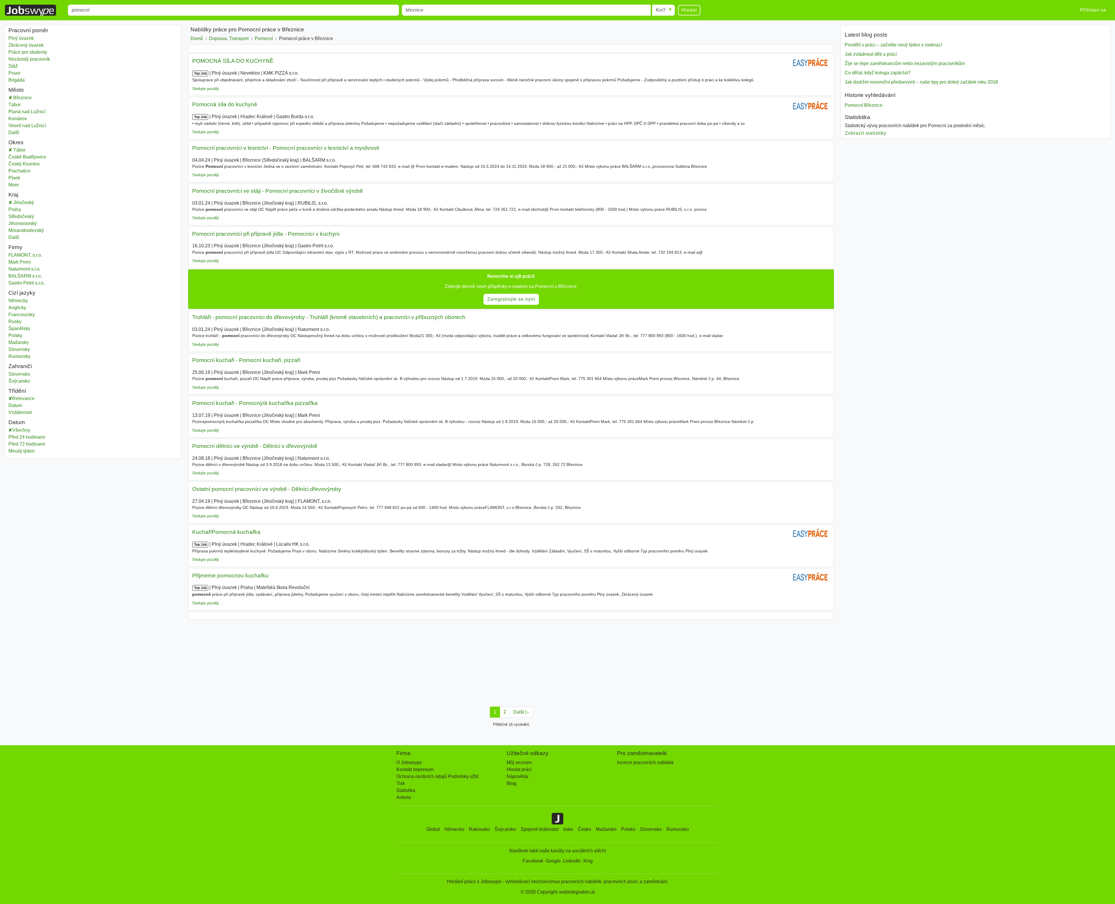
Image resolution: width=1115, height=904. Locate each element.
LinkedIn (572, 860)
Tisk (400, 783)
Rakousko (479, 829)
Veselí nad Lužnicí (27, 125)
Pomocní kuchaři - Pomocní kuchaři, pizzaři (246, 360)
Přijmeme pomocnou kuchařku (230, 575)
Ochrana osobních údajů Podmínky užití (437, 776)
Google (553, 860)
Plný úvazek (21, 38)
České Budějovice (33, 156)
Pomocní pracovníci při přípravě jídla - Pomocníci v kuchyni (265, 234)
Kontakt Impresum (415, 769)
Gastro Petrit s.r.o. (26, 282)
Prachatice (25, 170)
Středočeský (25, 216)
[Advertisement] (362, 661)
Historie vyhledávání (870, 95)
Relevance (23, 398)
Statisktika (857, 117)
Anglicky (17, 307)
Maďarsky (18, 342)
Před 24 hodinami (26, 437)
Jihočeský (27, 202)
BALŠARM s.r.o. (25, 275)
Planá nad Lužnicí (27, 111)
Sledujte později (205, 89)
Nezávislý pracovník (29, 59)
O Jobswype (409, 762)
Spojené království (540, 829)
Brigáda (16, 80)
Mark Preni (19, 262)
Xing (588, 860)
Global (433, 829)
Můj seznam (519, 762)
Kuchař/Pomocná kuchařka (226, 532)
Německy (18, 300)
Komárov (17, 118)
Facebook (533, 860)
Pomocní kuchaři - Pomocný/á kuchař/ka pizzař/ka (255, 403)
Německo (454, 829)
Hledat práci (519, 769)
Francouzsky (21, 314)
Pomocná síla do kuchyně (224, 104)
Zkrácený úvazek (26, 45)
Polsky (15, 335)
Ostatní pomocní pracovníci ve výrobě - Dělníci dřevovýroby (266, 489)
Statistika (405, 790)
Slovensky (19, 349)
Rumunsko (677, 829)
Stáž (13, 66)
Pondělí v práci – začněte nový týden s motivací (893, 44)
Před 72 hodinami (26, 444)
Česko (584, 829)
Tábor (17, 104)
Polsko (628, 829)
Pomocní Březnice (863, 105)
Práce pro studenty (27, 52)
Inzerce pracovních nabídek (645, 762)
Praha (18, 209)
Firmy (15, 247)
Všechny (21, 430)
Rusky (14, 321)
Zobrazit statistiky (865, 133)
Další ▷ (521, 711)
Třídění (17, 391)
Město (16, 90)
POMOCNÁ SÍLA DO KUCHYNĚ (233, 61)
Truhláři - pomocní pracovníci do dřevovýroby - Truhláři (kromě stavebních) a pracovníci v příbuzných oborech (328, 317)
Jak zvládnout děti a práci (871, 54)
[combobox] (233, 10)
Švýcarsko (19, 381)
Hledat (689, 10)
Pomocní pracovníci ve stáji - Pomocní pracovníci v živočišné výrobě (277, 191)
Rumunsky (19, 356)
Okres (16, 142)
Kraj (13, 195)
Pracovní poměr (28, 30)
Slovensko (19, 374)
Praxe (14, 73)
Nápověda (517, 776)
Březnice (22, 97)
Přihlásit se (1093, 10)
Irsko (568, 829)
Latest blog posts (866, 35)
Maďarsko (606, 829)
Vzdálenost (20, 412)
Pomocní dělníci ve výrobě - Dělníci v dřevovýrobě (254, 446)
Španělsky (19, 328)
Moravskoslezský (30, 230)
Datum (15, 405)
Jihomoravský (26, 223)
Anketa (403, 797)
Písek (20, 177)
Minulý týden (21, 451)
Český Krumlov (30, 163)
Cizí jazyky (21, 293)
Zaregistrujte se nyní (511, 299)
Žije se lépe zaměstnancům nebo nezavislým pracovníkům (905, 63)
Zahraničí (20, 366)
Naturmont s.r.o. (24, 268)
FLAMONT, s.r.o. (25, 255)
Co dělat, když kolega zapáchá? (878, 72)
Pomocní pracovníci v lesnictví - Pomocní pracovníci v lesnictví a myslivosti (285, 148)
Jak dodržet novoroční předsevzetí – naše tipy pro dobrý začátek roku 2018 (921, 82)
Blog (511, 783)
